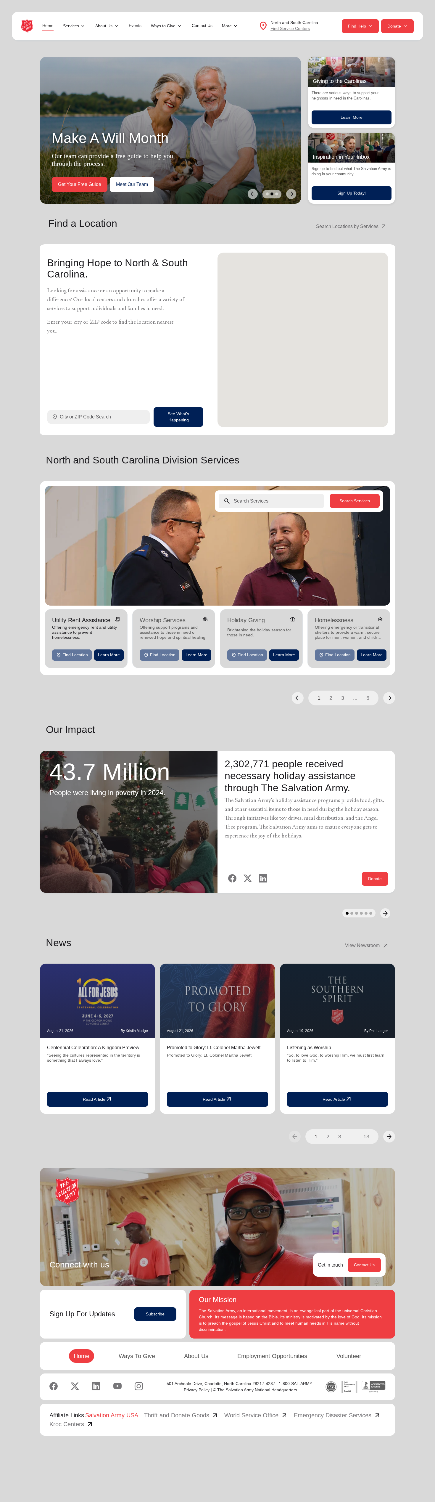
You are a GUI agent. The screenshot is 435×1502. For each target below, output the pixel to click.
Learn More (351, 117)
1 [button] (319, 698)
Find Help (357, 26)
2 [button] (330, 698)
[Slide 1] (267, 194)
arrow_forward (389, 1136)
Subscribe (155, 1314)
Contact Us (202, 25)
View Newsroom (367, 945)
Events (135, 25)
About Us (196, 1356)
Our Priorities (72, 184)
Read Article (97, 1099)
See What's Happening (178, 417)
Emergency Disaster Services (337, 1415)
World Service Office (256, 1415)
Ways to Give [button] (163, 25)
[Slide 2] (271, 194)
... (355, 698)
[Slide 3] (276, 194)
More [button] (227, 25)
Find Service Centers (290, 28)
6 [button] (367, 698)
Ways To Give (137, 1356)
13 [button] (366, 1137)
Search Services (354, 500)
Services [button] (71, 25)
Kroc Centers (71, 1424)
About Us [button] (103, 25)
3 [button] (342, 698)
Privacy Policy (197, 1389)
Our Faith (110, 184)
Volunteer (348, 1356)
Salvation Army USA (111, 1415)
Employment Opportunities (272, 1356)
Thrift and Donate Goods (181, 1415)
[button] (298, 698)
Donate (394, 26)
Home (48, 25)
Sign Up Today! (351, 193)
